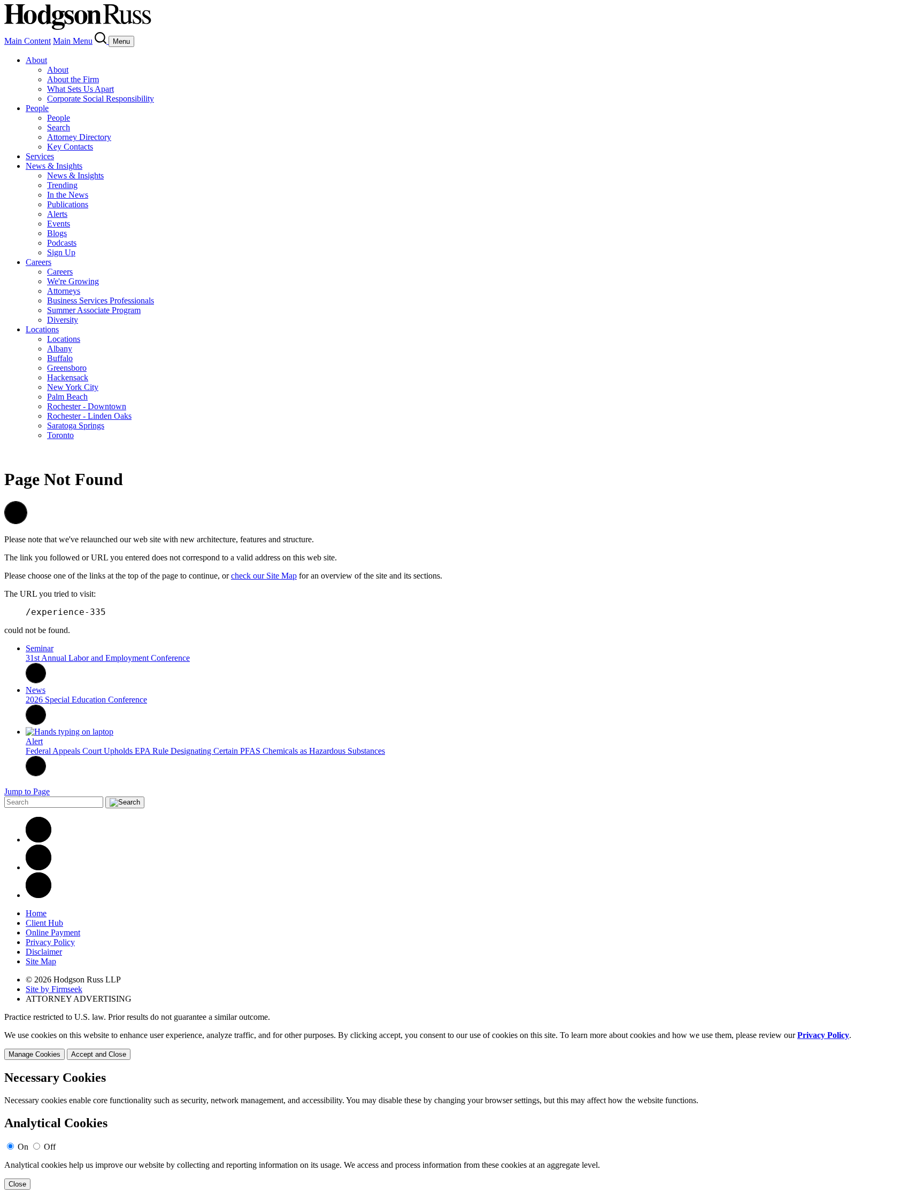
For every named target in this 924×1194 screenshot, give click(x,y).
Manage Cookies (34, 1054)
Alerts (57, 213)
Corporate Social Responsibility (100, 98)
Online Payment (53, 932)
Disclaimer (44, 951)
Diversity (62, 319)
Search (58, 127)
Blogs (57, 233)
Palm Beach (67, 396)
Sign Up (61, 252)
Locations (42, 329)
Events (58, 223)
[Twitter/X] (38, 867)
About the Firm (73, 79)
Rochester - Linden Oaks (89, 415)
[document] (462, 1130)
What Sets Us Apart (80, 88)
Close (17, 1184)
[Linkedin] (38, 839)
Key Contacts (70, 146)
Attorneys (63, 290)
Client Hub (44, 922)
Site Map (41, 961)
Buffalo (60, 358)
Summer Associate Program (94, 310)
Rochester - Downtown (86, 406)
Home (36, 913)
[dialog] (462, 1045)
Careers (38, 262)
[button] (15, 521)
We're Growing (73, 281)
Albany (59, 348)
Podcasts (61, 242)
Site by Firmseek (54, 989)
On (23, 1146)
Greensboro (67, 367)
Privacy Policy (50, 942)
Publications (67, 204)
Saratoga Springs (75, 425)
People (37, 108)
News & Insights (54, 165)
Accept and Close (98, 1054)
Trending (62, 185)
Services (40, 156)
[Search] (102, 40)
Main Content (27, 40)
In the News (67, 194)
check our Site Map (264, 575)
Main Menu (73, 40)
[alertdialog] (462, 1130)
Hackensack (67, 377)
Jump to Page (27, 791)
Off (50, 1146)
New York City (72, 387)
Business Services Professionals (100, 300)
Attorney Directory (79, 137)
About (36, 60)
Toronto (60, 435)
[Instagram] (38, 895)
